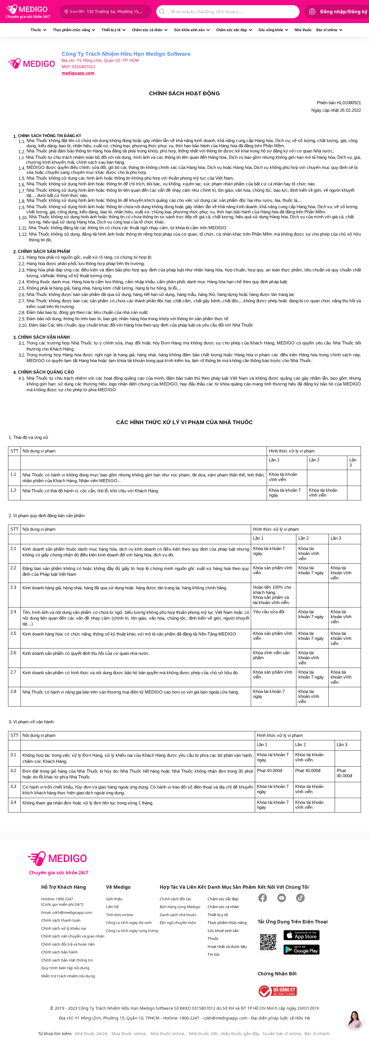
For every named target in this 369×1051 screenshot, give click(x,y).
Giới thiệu (114, 898)
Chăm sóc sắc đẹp (231, 30)
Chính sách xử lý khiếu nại (63, 928)
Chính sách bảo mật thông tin (67, 960)
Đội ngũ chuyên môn (178, 922)
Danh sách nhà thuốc (178, 914)
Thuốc (36, 30)
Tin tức (213, 954)
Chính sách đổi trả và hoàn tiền (68, 944)
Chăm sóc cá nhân (147, 30)
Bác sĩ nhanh (317, 1033)
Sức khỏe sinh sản (189, 30)
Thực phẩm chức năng (71, 30)
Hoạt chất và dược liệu (227, 946)
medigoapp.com (78, 73)
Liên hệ (112, 906)
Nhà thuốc (303, 30)
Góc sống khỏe (271, 30)
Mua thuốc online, (129, 1033)
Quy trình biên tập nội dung (65, 967)
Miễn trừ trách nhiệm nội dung (68, 976)
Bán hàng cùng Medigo (180, 906)
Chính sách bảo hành (59, 952)
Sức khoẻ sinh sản (223, 930)
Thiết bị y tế (111, 30)
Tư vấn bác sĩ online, (282, 1033)
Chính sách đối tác (175, 898)
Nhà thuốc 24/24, (91, 1033)
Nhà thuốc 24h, (204, 1033)
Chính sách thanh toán (60, 920)
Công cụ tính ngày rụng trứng (132, 930)
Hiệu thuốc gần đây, (240, 1033)
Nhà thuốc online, (167, 1033)
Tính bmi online (119, 914)
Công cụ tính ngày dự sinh (129, 922)
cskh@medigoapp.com (72, 912)
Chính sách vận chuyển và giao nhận (72, 936)
